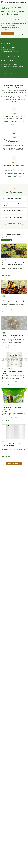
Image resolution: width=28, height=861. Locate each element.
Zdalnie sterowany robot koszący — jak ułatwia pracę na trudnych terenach (13, 264)
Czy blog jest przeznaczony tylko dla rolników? (12, 204)
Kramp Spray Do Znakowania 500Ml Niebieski (12, 372)
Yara (10, 404)
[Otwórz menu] (25, 2)
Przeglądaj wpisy (6, 34)
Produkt (10, 368)
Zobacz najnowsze (5, 240)
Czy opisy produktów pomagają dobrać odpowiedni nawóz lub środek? (13, 211)
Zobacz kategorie (20, 34)
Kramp (4, 368)
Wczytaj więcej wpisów (13, 463)
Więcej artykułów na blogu (13, 223)
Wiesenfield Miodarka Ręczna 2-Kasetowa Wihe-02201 (11, 445)
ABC (4, 260)
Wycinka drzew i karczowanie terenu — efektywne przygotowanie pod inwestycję (13, 300)
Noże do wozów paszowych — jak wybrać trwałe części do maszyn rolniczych (13, 336)
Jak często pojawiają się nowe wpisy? (12, 217)
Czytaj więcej (5, 275)
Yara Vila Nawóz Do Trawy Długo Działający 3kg (11, 408)
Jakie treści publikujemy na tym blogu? (12, 198)
